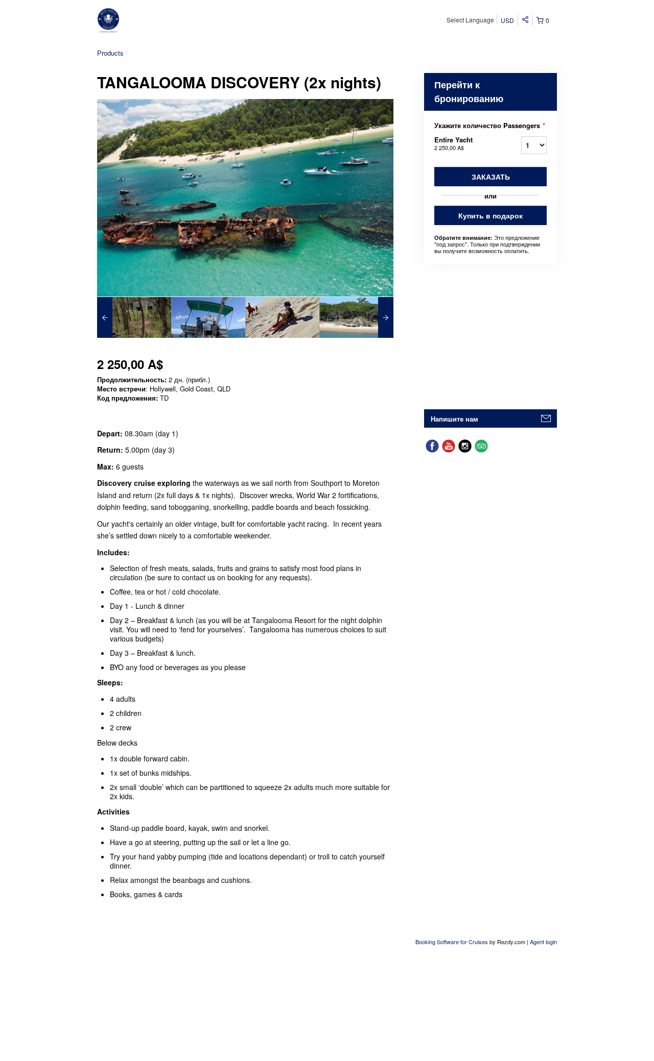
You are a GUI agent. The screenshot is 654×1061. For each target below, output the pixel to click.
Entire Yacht (453, 143)
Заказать (491, 176)
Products (110, 53)
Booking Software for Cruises (452, 941)
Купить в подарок (490, 215)
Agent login (543, 941)
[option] (134, 317)
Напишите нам (454, 419)
